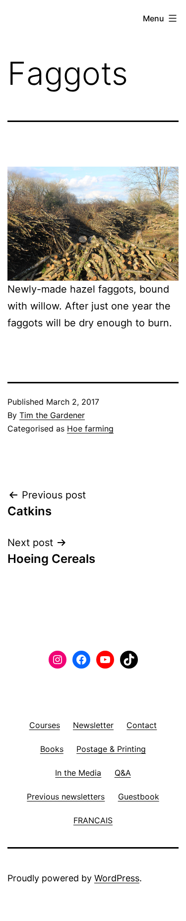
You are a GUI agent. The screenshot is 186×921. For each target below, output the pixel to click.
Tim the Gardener (52, 415)
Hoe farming (90, 428)
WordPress (116, 878)
